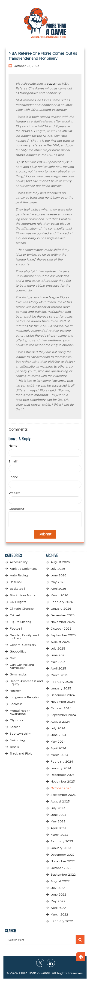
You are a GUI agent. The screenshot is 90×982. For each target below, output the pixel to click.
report (51, 83)
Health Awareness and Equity (26, 682)
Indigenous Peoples (24, 697)
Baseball (16, 582)
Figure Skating (20, 622)
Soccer (15, 727)
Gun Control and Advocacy (22, 666)
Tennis (14, 747)
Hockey (15, 690)
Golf (13, 658)
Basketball (17, 588)
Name (14, 445)
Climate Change (22, 608)
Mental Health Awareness (20, 712)
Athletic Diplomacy (24, 568)
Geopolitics (18, 651)
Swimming (17, 740)
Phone (13, 477)
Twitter (40, 963)
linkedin (51, 963)
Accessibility (19, 562)
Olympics (16, 720)
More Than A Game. (35, 973)
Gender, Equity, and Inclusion (24, 636)
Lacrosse (16, 704)
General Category (23, 645)
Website (15, 493)
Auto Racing (19, 575)
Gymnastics (18, 674)
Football (16, 628)
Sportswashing (20, 733)
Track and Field (21, 753)
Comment (17, 509)
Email (13, 461)
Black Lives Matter (23, 595)
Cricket (15, 615)
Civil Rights (18, 602)
